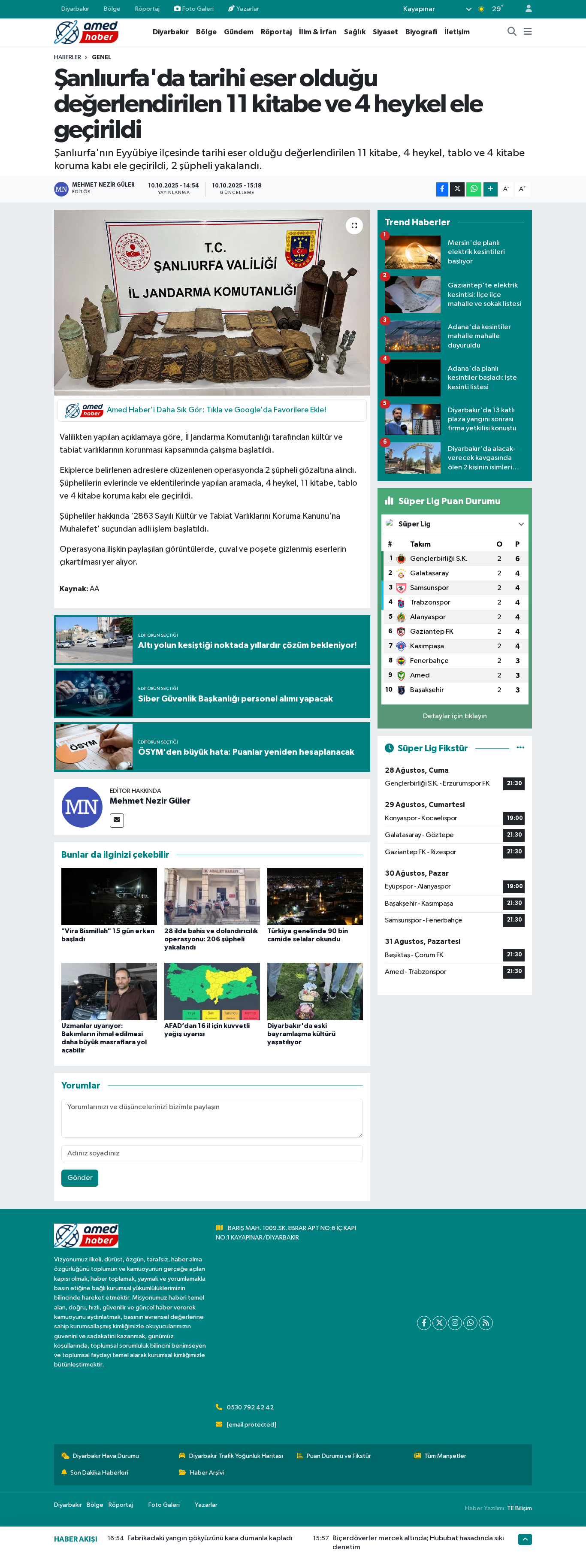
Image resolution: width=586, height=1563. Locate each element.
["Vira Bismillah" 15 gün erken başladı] (109, 896)
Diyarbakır (75, 9)
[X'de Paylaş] (457, 189)
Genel (101, 57)
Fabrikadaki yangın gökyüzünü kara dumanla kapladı (210, 1538)
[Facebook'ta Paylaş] (442, 189)
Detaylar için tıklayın (455, 716)
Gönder (80, 1178)
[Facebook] (424, 1323)
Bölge (112, 9)
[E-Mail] (117, 820)
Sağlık (354, 32)
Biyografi (421, 32)
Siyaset (385, 32)
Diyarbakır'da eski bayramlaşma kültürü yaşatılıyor (301, 1034)
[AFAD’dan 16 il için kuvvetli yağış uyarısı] (212, 991)
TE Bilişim (519, 1508)
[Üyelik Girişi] (525, 9)
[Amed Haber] (86, 32)
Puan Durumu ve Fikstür (339, 1456)
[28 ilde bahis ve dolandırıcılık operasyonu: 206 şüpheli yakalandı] (212, 896)
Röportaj (147, 9)
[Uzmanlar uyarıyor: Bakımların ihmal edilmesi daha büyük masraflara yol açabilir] (109, 991)
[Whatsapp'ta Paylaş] (473, 189)
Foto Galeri (198, 9)
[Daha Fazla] (490, 189)
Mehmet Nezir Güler (150, 801)
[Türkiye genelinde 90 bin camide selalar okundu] (315, 896)
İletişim (457, 32)
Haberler (67, 57)
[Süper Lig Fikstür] (521, 748)
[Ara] (512, 32)
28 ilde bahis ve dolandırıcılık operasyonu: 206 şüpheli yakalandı (211, 939)
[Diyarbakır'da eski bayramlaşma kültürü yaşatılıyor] (315, 991)
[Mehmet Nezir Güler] (82, 806)
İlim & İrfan (318, 32)
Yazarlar (247, 9)
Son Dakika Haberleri (99, 1472)
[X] (439, 1323)
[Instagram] (455, 1323)
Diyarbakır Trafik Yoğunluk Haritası (236, 1456)
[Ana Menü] (528, 32)
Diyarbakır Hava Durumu (106, 1456)
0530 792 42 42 (250, 1407)
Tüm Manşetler (445, 1456)
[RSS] (486, 1323)
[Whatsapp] (470, 1323)
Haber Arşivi (207, 1472)
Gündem (239, 32)
